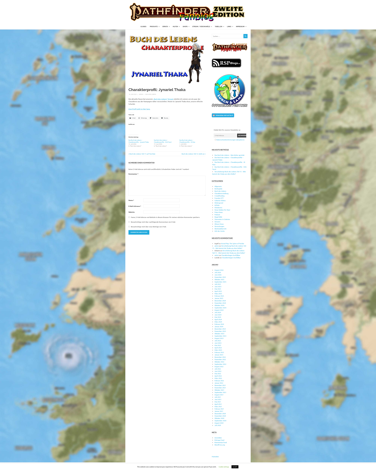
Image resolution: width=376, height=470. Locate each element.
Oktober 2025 (219, 279)
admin (141, 94)
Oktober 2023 (219, 333)
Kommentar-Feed (221, 442)
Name (131, 200)
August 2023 (219, 338)
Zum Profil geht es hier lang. (139, 109)
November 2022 (220, 359)
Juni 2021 (218, 399)
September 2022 (220, 364)
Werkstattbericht (220, 229)
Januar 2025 (219, 298)
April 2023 (218, 348)
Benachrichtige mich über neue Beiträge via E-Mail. (148, 227)
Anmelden (218, 438)
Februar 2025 (219, 296)
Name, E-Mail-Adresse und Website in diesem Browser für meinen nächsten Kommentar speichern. (165, 217)
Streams (217, 222)
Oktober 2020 (219, 418)
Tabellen (218, 26)
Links (229, 26)
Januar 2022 (219, 383)
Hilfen (175, 26)
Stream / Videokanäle (201, 26)
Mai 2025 (218, 289)
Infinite (217, 205)
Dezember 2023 (220, 329)
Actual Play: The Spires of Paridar (232, 243)
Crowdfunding (219, 196)
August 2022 (219, 366)
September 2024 (220, 308)
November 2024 (220, 303)
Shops (185, 26)
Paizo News (219, 212)
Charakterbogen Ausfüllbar (230, 255)
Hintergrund (219, 203)
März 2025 (218, 293)
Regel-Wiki (218, 217)
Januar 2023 (219, 355)
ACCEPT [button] (235, 467)
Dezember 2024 (220, 301)
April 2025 (218, 291)
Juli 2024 (218, 312)
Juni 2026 (218, 275)
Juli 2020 (218, 425)
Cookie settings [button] (224, 467)
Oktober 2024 (219, 305)
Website (131, 212)
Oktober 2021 (219, 390)
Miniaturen (218, 207)
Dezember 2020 (220, 413)
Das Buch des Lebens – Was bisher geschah (229, 155)
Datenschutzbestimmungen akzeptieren (230, 140)
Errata (165, 26)
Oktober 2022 (219, 362)
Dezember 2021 (220, 385)
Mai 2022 (218, 373)
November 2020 (220, 416)
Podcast (217, 214)
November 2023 (220, 331)
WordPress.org (220, 445)
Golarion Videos (220, 200)
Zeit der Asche (220, 231)
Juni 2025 (218, 286)
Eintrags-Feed (219, 440)
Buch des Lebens (150, 94)
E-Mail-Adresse (134, 206)
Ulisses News (219, 224)
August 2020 (219, 423)
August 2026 (219, 270)
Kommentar (133, 174)
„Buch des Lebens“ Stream (163, 99)
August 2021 (219, 395)
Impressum (240, 26)
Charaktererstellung (221, 193)
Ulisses (143, 26)
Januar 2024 (219, 326)
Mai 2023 (218, 345)
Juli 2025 (218, 284)
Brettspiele (218, 189)
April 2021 (218, 404)
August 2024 (219, 310)
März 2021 (218, 406)
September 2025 (220, 282)
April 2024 (218, 319)
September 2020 (220, 420)
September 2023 (220, 336)
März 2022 (218, 378)
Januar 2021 (219, 411)
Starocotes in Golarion (222, 219)
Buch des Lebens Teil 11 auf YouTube (142, 154)
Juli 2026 (218, 272)
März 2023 (218, 350)
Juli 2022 (218, 369)
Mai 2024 (218, 317)
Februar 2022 (219, 381)
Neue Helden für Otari (222, 210)
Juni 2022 (218, 371)
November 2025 (220, 277)
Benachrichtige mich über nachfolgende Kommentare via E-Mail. (153, 222)
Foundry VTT (219, 198)
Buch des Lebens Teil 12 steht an (193, 154)
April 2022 (218, 376)
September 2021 (220, 392)
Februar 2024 (219, 324)
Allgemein (218, 186)
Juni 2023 (218, 343)
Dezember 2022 (220, 357)
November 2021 (220, 388)
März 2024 (218, 322)
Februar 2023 (219, 352)
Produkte (154, 26)
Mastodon (215, 456)
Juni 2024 (218, 315)
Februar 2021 (219, 409)
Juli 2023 (218, 341)
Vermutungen (219, 226)
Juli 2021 (218, 397)
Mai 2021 (218, 402)
